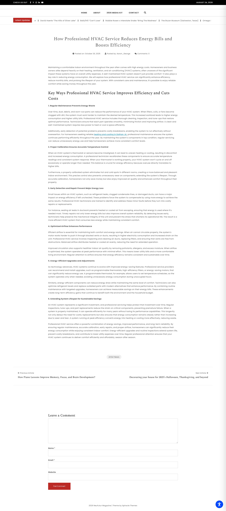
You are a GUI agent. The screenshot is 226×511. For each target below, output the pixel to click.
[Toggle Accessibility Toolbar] (219, 504)
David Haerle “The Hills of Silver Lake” (50, 20)
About (96, 12)
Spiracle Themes (129, 505)
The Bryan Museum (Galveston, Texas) (172, 20)
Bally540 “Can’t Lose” (82, 20)
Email (51, 460)
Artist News (114, 357)
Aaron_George (123, 53)
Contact (134, 12)
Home (84, 12)
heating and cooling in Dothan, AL (110, 134)
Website (52, 472)
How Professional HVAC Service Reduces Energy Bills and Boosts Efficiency (113, 42)
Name (51, 448)
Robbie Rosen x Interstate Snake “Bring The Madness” (123, 20)
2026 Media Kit (115, 12)
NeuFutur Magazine (102, 505)
